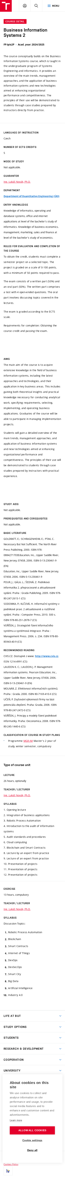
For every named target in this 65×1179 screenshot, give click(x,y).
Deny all (32, 1150)
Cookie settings (32, 1140)
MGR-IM (28, 741)
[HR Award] (8, 1170)
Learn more (16, 1120)
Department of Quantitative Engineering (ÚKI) (31, 196)
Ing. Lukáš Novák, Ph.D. (17, 181)
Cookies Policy (11, 1164)
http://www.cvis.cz (46, 656)
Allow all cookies (32, 1130)
